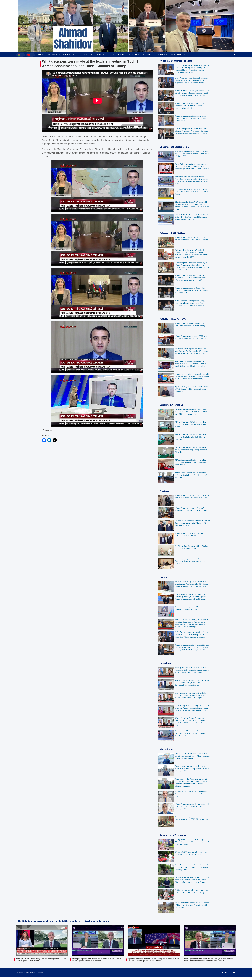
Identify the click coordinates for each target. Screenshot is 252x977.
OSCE (85, 55)
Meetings (122, 55)
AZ (22, 55)
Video (172, 55)
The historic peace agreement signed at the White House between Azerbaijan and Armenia (63, 921)
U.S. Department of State (69, 55)
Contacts (181, 55)
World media (102, 55)
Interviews (147, 55)
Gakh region (159, 55)
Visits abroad (134, 55)
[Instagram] (226, 972)
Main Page (41, 55)
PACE (92, 55)
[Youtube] (234, 972)
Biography (52, 55)
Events (113, 55)
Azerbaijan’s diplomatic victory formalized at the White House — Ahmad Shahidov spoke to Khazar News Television (96, 960)
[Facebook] (222, 972)
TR (32, 55)
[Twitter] (230, 972)
